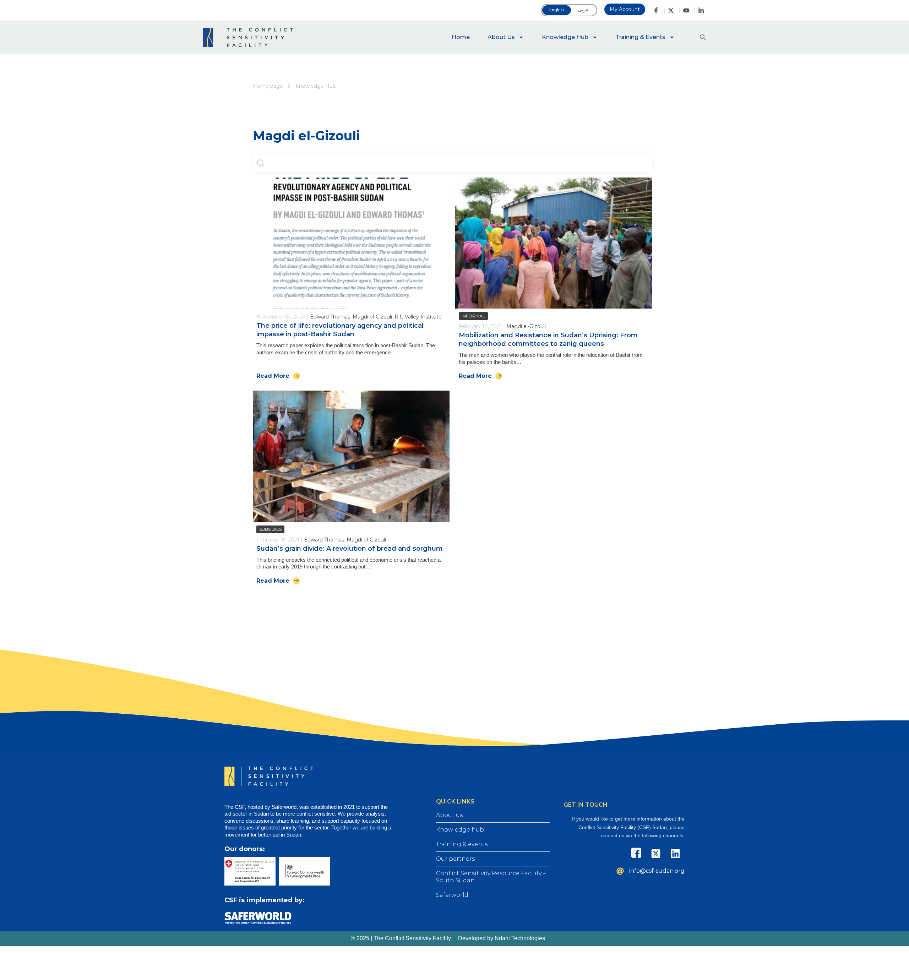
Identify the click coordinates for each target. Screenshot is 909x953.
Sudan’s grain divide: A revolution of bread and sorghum (349, 548)
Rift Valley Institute (418, 317)
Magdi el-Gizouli (372, 317)
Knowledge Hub (565, 37)
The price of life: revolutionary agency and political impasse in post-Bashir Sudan (340, 330)
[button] (703, 37)
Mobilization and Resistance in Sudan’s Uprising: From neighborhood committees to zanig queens (548, 339)
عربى (583, 9)
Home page (268, 86)
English (556, 9)
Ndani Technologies (520, 938)
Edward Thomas (330, 317)
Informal (473, 315)
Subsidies (270, 529)
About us (501, 37)
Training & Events (640, 37)
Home (461, 37)
